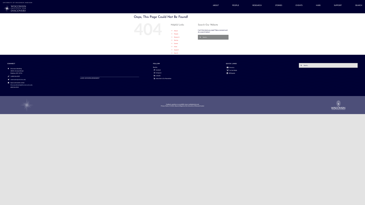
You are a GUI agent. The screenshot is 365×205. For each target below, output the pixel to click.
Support (176, 50)
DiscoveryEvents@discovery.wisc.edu (21, 85)
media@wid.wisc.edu (193, 104)
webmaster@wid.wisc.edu (18, 79)
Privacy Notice (165, 106)
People (176, 34)
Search (176, 53)
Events (176, 43)
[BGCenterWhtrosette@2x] (27, 99)
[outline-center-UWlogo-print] (338, 101)
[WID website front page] (48, 6)
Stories (176, 40)
